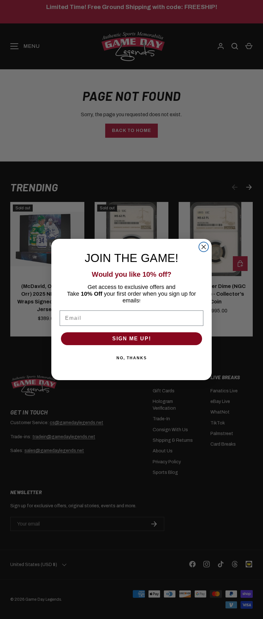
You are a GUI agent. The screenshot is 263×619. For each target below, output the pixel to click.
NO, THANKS (131, 358)
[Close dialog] (203, 247)
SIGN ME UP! (131, 338)
